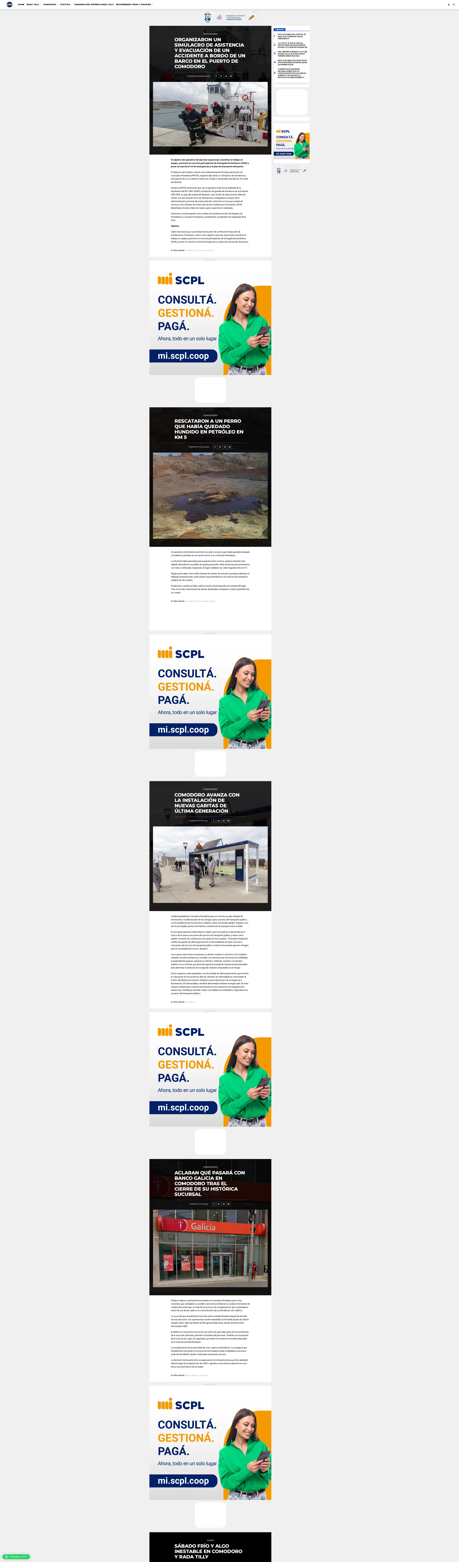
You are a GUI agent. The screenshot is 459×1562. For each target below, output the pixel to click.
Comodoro (49, 4)
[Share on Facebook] (216, 76)
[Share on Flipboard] (226, 76)
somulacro (210, 250)
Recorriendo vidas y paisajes (133, 4)
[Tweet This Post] (221, 76)
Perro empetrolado (205, 601)
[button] (16, 1556)
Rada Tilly (33, 4)
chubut (189, 250)
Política (65, 4)
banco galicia (192, 1375)
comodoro (199, 250)
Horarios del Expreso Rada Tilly (94, 4)
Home (21, 4)
